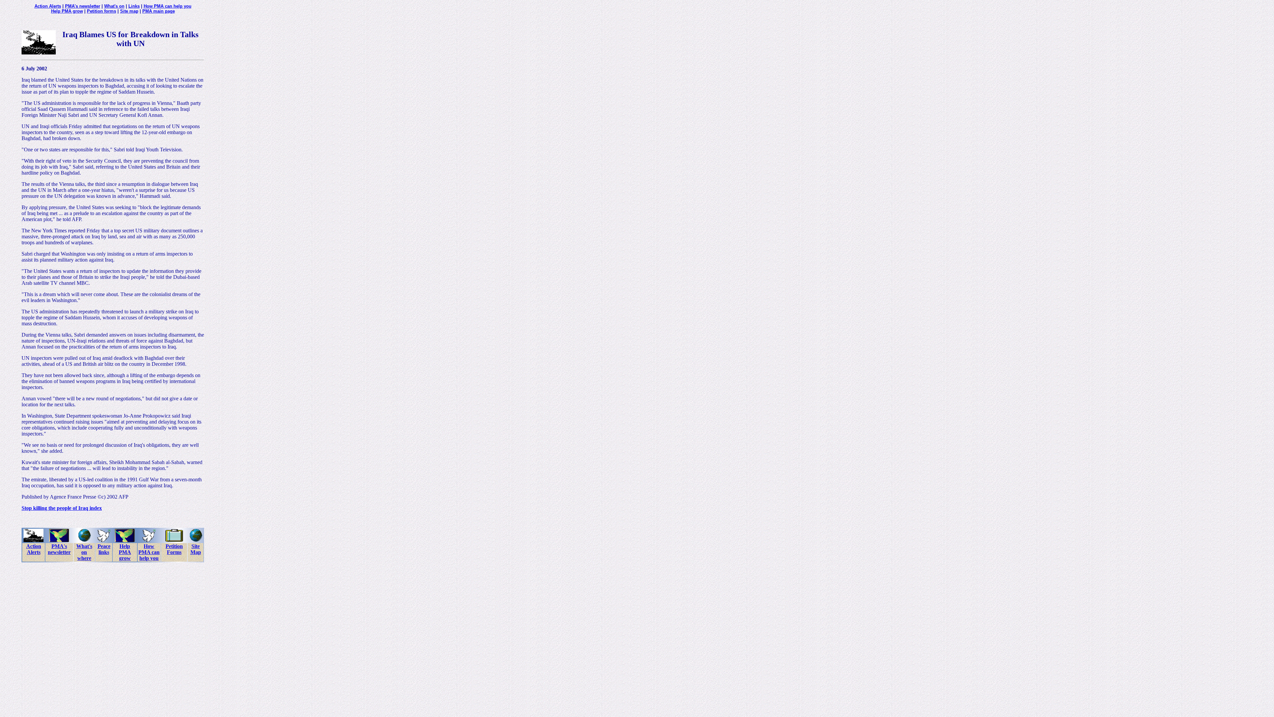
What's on (114, 6)
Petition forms (101, 11)
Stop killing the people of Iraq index (62, 508)
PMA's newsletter (82, 6)
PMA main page (158, 11)
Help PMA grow (67, 11)
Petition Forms (174, 549)
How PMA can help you (167, 6)
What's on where (84, 552)
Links (134, 6)
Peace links (104, 549)
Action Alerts (48, 6)
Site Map (195, 549)
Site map (129, 11)
